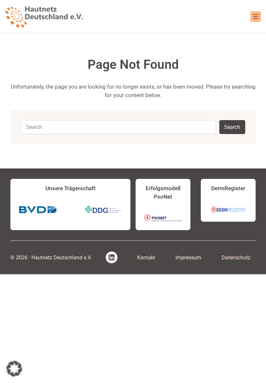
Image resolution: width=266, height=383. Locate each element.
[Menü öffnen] (255, 16)
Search (232, 127)
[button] (14, 368)
